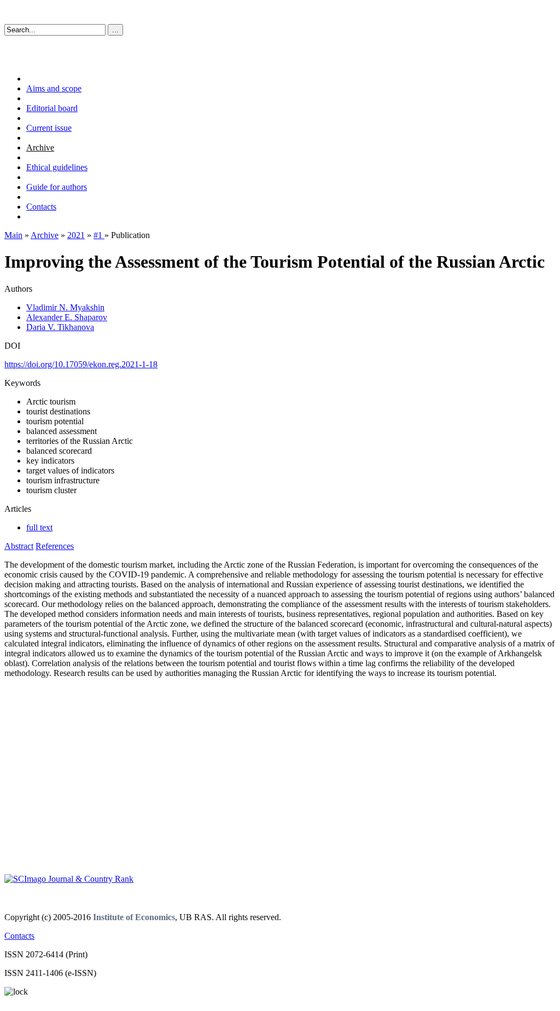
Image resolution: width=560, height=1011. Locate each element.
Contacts (41, 206)
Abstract (18, 546)
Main (13, 235)
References (55, 546)
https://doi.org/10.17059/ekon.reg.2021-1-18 (81, 364)
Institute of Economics (134, 917)
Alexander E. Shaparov (66, 317)
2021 (76, 235)
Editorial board (52, 108)
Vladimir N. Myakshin (65, 307)
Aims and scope (53, 88)
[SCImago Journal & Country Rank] (68, 878)
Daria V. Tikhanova (60, 327)
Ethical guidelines (57, 167)
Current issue (49, 127)
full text (39, 527)
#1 (99, 235)
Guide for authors (56, 187)
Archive (40, 147)
